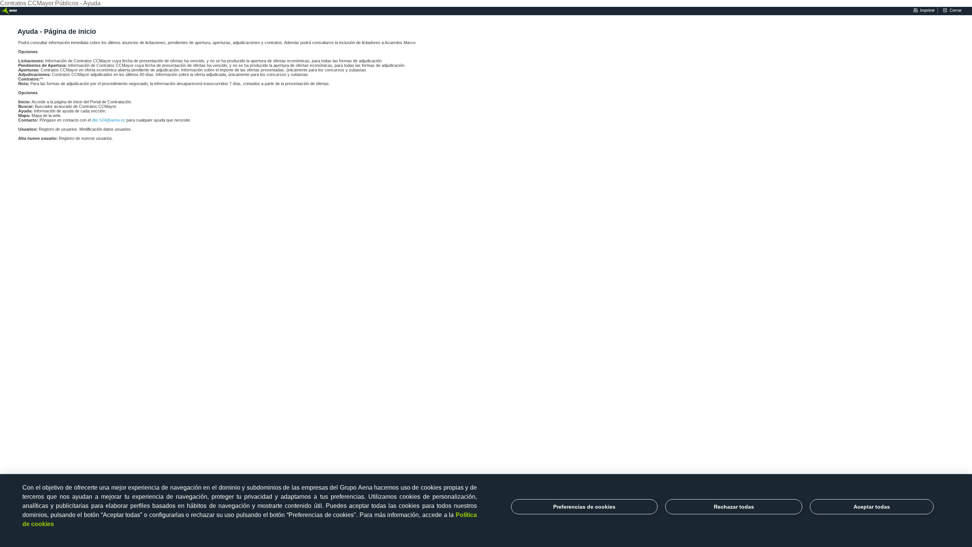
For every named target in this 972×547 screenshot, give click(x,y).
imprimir (927, 10)
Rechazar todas (734, 507)
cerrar (956, 10)
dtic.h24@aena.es (109, 120)
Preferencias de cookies (584, 507)
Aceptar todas (872, 507)
